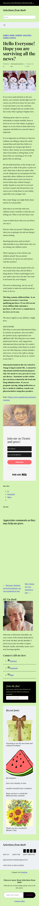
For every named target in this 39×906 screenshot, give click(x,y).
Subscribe (29, 895)
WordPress (24, 872)
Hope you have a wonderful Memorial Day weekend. (16, 794)
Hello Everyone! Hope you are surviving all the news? (19, 51)
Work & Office (9, 38)
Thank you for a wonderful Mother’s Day (16, 829)
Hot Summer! (11, 778)
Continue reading (19, 901)
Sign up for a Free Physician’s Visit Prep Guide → (18, 3)
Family (6, 35)
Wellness (27, 35)
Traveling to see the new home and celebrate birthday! (19, 744)
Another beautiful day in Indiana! (19, 788)
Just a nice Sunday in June (16, 783)
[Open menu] (4, 25)
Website (18, 35)
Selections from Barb (14, 10)
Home (12, 35)
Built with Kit (19, 475)
